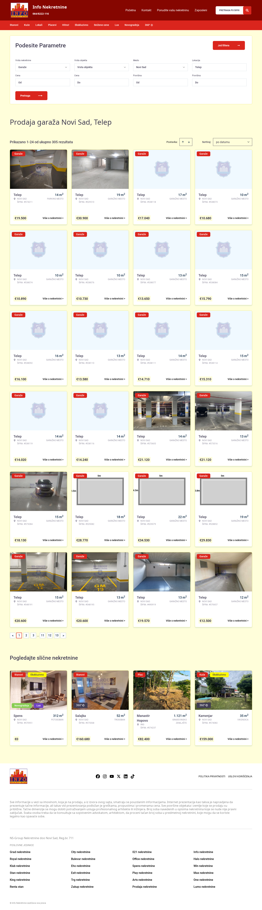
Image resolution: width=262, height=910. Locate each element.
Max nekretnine (204, 873)
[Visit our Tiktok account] (132, 776)
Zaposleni (201, 10)
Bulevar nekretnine (83, 859)
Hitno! (65, 25)
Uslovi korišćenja (240, 776)
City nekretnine (80, 852)
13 (56, 635)
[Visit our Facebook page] (98, 776)
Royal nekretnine (20, 859)
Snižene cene (101, 25)
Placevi (52, 25)
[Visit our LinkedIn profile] (126, 776)
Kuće (27, 25)
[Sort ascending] (183, 142)
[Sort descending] (189, 142)
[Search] (247, 10)
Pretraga (25, 95)
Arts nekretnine (142, 879)
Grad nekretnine (20, 852)
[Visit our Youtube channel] (112, 776)
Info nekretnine (203, 852)
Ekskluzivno (81, 25)
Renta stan (17, 886)
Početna (130, 10)
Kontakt (146, 10)
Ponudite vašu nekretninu (173, 10)
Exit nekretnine (80, 873)
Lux (117, 25)
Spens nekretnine (143, 866)
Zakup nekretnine (82, 886)
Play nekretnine (142, 873)
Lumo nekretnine (204, 886)
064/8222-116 (41, 13)
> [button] (63, 635)
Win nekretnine (203, 866)
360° (147, 25)
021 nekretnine (142, 852)
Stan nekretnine (20, 873)
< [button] (13, 635)
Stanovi (14, 25)
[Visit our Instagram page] (105, 776)
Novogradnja (132, 25)
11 (42, 635)
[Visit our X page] (119, 776)
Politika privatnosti (212, 776)
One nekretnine (203, 879)
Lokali (38, 25)
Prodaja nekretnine (144, 886)
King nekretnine (20, 879)
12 (49, 635)
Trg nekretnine (80, 879)
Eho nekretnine (80, 866)
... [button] (38, 635)
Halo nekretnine (204, 859)
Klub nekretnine (20, 866)
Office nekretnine (143, 859)
